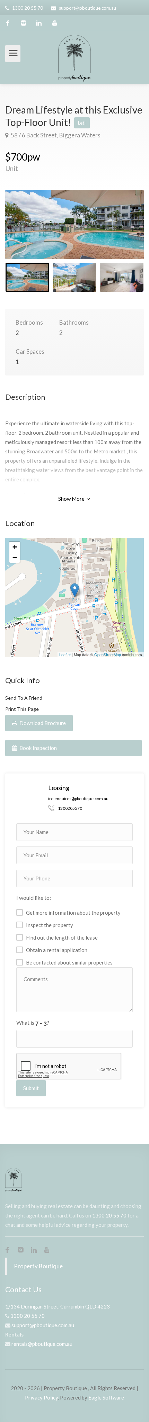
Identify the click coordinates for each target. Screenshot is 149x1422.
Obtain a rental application (56, 950)
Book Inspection (37, 748)
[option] (74, 224)
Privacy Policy (41, 1397)
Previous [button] (25, 233)
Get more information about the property (73, 912)
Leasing (58, 787)
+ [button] (14, 547)
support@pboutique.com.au (87, 8)
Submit (31, 1088)
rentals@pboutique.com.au (41, 1344)
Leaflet (65, 654)
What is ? (32, 1022)
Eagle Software (106, 1397)
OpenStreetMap (107, 654)
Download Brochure (42, 723)
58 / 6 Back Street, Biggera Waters (55, 135)
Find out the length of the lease (62, 937)
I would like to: (33, 897)
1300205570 (70, 808)
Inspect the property (49, 925)
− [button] (14, 557)
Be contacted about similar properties (69, 962)
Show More (72, 499)
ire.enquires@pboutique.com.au (78, 798)
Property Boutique (38, 1266)
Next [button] (124, 233)
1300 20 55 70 (27, 8)
